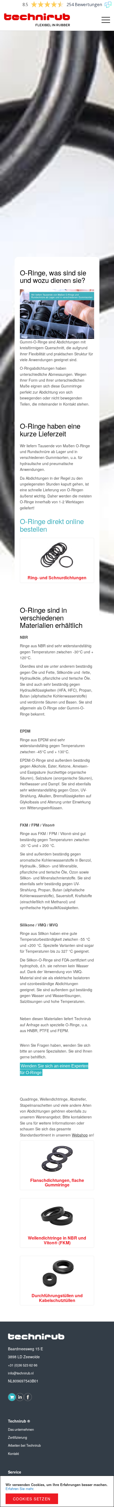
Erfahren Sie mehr (19, 1488)
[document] (57, 1491)
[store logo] (30, 20)
